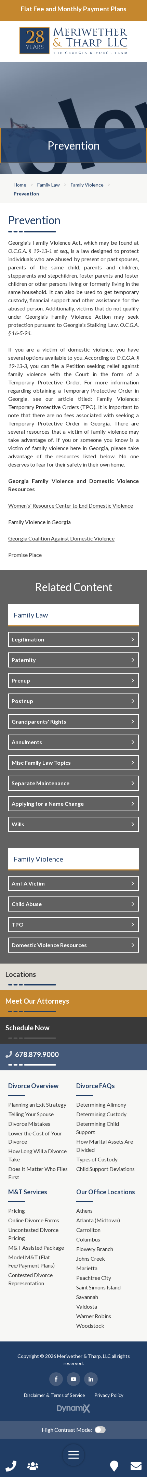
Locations (20, 974)
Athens (84, 1210)
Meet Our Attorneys (37, 1001)
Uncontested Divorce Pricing (33, 1233)
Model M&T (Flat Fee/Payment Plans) (31, 1261)
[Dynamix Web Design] (73, 1408)
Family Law (31, 615)
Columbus (88, 1239)
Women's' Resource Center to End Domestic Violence (70, 505)
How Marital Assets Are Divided (104, 1145)
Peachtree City (93, 1277)
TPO (18, 924)
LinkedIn (91, 1379)
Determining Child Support (97, 1127)
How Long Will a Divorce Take (37, 1155)
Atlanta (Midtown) (98, 1220)
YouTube (73, 1379)
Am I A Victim (28, 883)
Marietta (86, 1268)
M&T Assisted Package (36, 1247)
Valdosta (86, 1306)
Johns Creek (90, 1258)
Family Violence (38, 859)
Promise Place (25, 554)
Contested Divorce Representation (30, 1279)
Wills (18, 824)
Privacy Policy (108, 1395)
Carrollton (88, 1229)
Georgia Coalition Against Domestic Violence (61, 538)
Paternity (24, 660)
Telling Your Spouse (31, 1114)
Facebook (56, 1379)
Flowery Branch (94, 1249)
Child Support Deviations (105, 1169)
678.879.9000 (37, 1054)
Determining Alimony (101, 1104)
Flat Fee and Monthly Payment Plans (73, 9)
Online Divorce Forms (33, 1220)
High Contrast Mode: (67, 1429)
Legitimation (28, 639)
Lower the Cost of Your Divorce (35, 1137)
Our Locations (114, 1466)
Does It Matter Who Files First (38, 1173)
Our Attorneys (32, 1466)
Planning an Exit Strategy (37, 1104)
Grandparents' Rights (39, 721)
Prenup (21, 680)
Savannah (87, 1297)
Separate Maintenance (40, 783)
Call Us (10, 1466)
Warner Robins (93, 1316)
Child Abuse (27, 904)
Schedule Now (136, 1466)
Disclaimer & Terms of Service (54, 1395)
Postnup (22, 701)
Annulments (27, 742)
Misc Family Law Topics (41, 762)
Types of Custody (97, 1159)
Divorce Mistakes (29, 1123)
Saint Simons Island (98, 1287)
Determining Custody (102, 1114)
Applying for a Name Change (48, 803)
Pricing (16, 1210)
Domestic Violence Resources (49, 945)
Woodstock (90, 1325)
